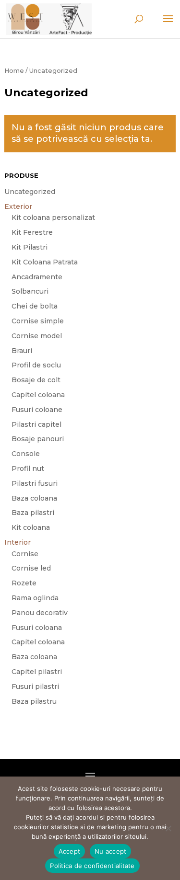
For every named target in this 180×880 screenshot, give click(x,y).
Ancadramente (37, 277)
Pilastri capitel (36, 424)
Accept (70, 851)
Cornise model (37, 335)
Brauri (22, 350)
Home (14, 70)
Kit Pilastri (30, 247)
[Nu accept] (168, 828)
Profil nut (28, 468)
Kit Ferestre (32, 232)
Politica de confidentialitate (92, 865)
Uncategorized (29, 191)
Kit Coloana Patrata (45, 262)
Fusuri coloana (37, 627)
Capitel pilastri (37, 671)
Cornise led (31, 568)
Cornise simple (38, 321)
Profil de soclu (36, 365)
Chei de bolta (35, 306)
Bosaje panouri (38, 438)
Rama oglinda (35, 598)
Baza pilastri (33, 512)
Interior (17, 542)
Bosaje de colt (36, 380)
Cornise (25, 553)
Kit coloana (31, 527)
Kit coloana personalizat (53, 217)
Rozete (24, 583)
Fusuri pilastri (35, 686)
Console (26, 453)
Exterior (18, 206)
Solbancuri (30, 291)
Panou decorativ (40, 612)
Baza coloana (34, 498)
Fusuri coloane (37, 409)
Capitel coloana (38, 394)
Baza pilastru (34, 701)
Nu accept (110, 851)
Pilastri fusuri (35, 483)
